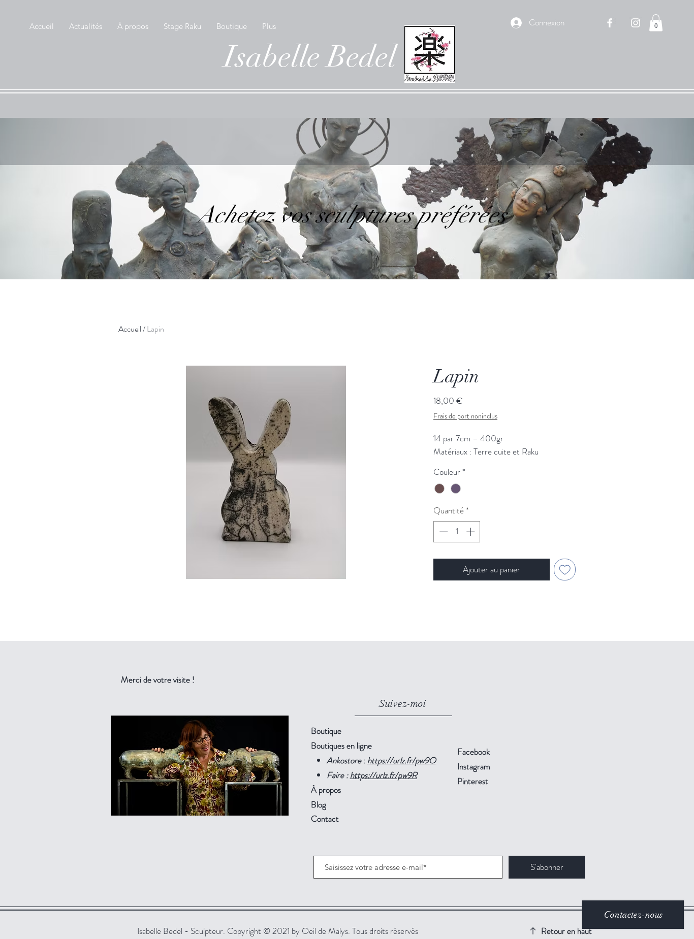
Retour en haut (566, 931)
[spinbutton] (457, 532)
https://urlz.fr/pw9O (401, 760)
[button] (656, 22)
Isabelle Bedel (310, 56)
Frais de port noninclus (465, 416)
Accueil (129, 329)
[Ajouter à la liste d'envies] (565, 570)
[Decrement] (442, 532)
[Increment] (471, 532)
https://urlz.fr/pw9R (383, 775)
